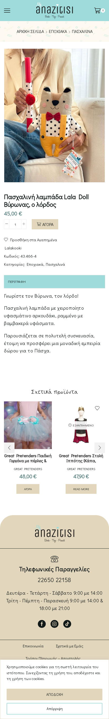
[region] (54, 689)
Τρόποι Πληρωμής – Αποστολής (53, 658)
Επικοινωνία (33, 645)
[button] (9, 447)
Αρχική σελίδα (30, 31)
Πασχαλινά (82, 31)
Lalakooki (13, 247)
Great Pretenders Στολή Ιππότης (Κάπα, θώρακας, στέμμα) (81, 460)
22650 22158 (54, 580)
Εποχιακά (58, 31)
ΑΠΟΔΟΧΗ (54, 694)
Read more (81, 489)
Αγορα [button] (28, 489)
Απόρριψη (55, 708)
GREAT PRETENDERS (28, 469)
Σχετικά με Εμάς (69, 645)
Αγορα (47, 224)
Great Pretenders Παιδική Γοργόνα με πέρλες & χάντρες (28, 460)
